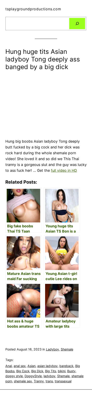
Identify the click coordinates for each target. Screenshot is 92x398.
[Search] (77, 23)
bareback (66, 366)
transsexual (63, 381)
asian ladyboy (47, 366)
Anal (8, 366)
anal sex (20, 366)
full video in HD (64, 170)
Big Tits (50, 371)
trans (49, 381)
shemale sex (23, 381)
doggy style (14, 376)
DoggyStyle (33, 376)
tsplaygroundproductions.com (33, 9)
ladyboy (49, 376)
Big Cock (22, 371)
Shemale (67, 349)
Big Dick (37, 371)
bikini (61, 371)
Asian (31, 366)
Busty (71, 371)
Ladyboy (52, 349)
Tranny (39, 381)
